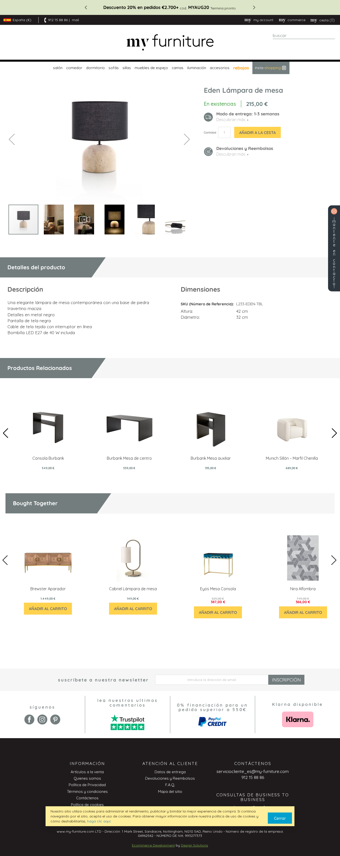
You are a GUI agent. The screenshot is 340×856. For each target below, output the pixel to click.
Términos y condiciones (87, 791)
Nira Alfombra (303, 588)
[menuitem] (57, 68)
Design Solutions (194, 845)
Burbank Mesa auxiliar (211, 458)
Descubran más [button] (230, 119)
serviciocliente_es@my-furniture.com (253, 771)
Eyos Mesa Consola (218, 588)
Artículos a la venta (87, 771)
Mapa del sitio (170, 791)
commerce (296, 20)
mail (75, 20)
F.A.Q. (170, 784)
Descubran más (230, 154)
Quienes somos (87, 778)
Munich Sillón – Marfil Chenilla (292, 458)
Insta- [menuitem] (268, 67)
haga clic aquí (99, 821)
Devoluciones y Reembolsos (170, 778)
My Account (263, 20)
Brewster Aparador (48, 588)
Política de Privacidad (87, 784)
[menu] (170, 68)
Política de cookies (87, 804)
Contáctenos (87, 798)
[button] (12, 139)
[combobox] (304, 35)
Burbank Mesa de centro (129, 458)
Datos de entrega (170, 771)
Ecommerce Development (153, 845)
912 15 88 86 (58, 20)
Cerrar (280, 818)
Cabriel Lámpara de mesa (133, 588)
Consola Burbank (48, 458)
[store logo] (170, 42)
